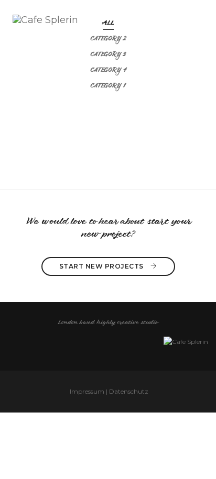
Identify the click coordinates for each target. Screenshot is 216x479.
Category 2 (108, 39)
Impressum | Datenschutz (109, 391)
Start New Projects (102, 266)
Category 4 (108, 70)
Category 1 (108, 86)
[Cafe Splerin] (45, 19)
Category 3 (108, 55)
